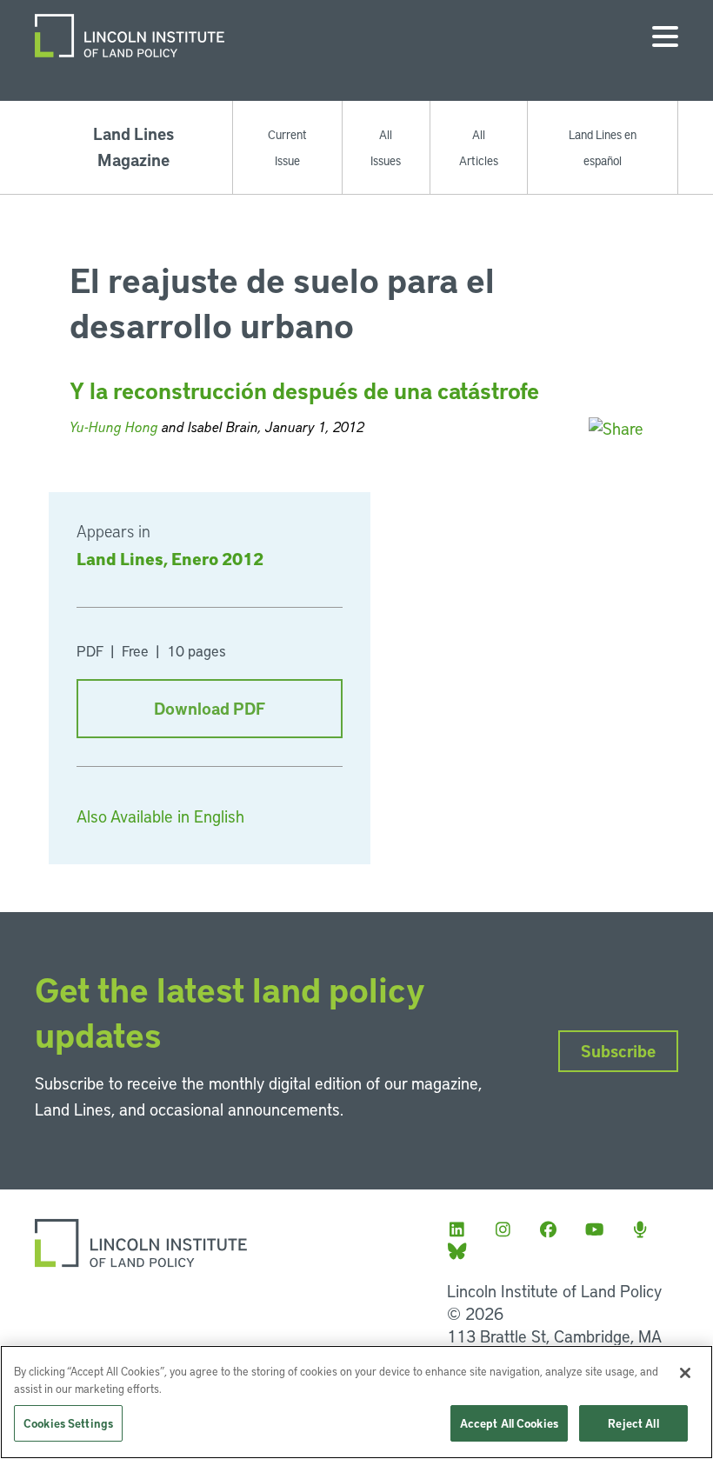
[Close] (685, 1373)
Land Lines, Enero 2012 (170, 558)
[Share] (616, 428)
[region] (356, 1402)
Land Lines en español (602, 147)
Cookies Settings (68, 1423)
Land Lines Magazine (133, 146)
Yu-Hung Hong (114, 426)
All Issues (385, 147)
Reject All (633, 1423)
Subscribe (618, 1051)
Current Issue (287, 147)
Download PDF (209, 708)
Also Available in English (160, 816)
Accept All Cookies (509, 1423)
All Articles (478, 147)
